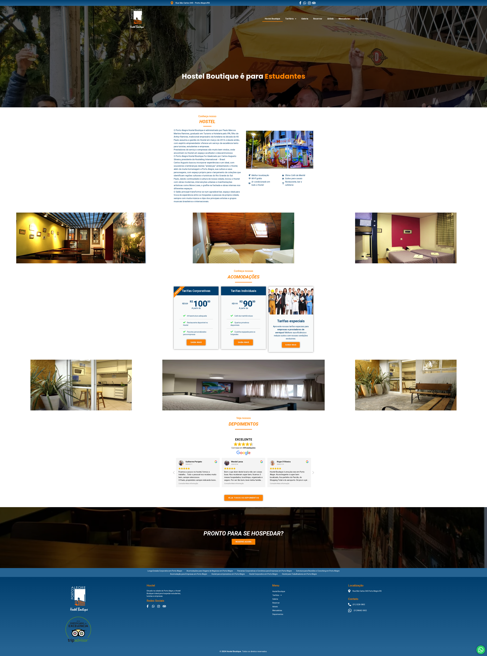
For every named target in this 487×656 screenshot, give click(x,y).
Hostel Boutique (272, 19)
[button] (313, 473)
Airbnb (330, 19)
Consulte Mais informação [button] (188, 483)
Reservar (317, 19)
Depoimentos (361, 19)
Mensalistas (344, 19)
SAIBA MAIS (196, 342)
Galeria (304, 19)
